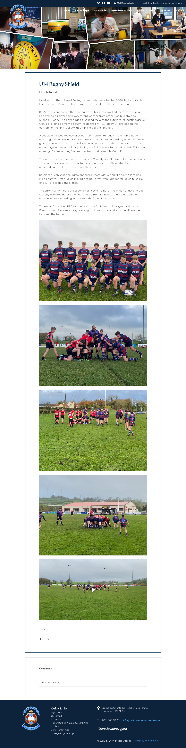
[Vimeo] (98, 3)
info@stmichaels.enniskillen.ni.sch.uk (161, 3)
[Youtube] (108, 3)
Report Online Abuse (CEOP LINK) (69, 723)
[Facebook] (103, 3)
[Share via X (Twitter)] (47, 639)
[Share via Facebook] (40, 639)
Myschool (56, 712)
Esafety (55, 726)
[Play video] (93, 589)
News (42, 629)
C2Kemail (56, 716)
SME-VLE (56, 719)
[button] (82, 10)
